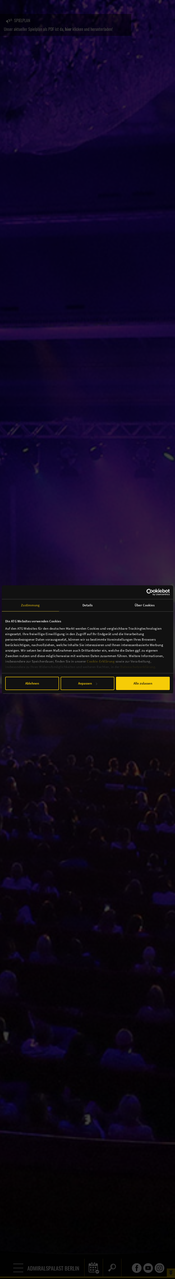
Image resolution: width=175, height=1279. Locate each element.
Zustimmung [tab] (30, 605)
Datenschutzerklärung (137, 667)
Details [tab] (87, 605)
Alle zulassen (143, 683)
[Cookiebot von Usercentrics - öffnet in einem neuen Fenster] (150, 592)
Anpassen (85, 683)
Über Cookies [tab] (144, 605)
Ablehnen (32, 683)
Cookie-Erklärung (101, 661)
